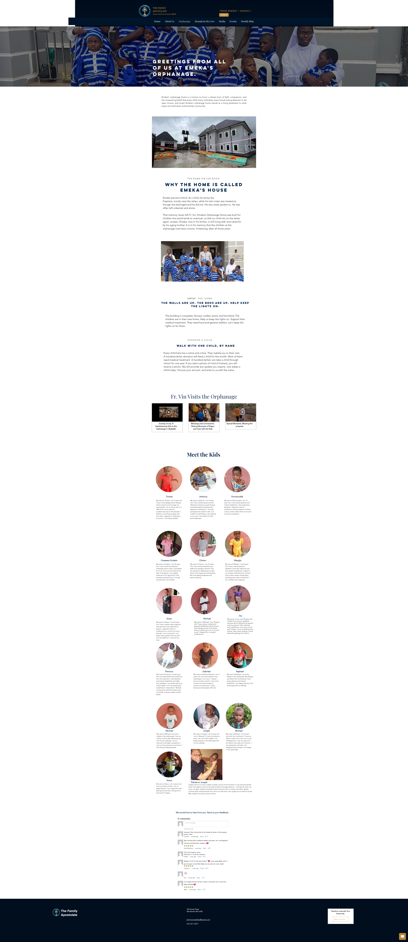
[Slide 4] (205, 164)
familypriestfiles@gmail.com (198, 919)
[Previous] (12, 56)
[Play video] (168, 412)
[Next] (396, 56)
